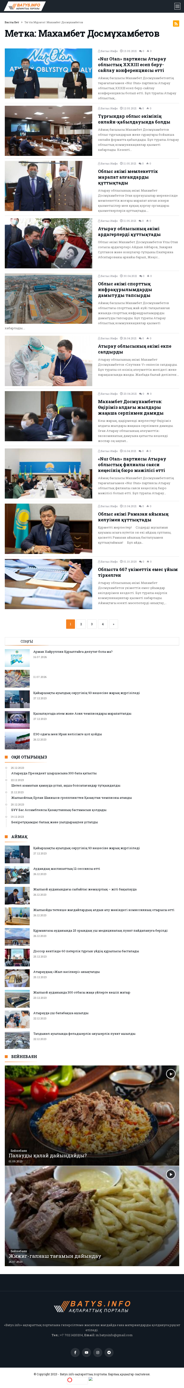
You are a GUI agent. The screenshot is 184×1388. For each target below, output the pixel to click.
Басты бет (12, 22)
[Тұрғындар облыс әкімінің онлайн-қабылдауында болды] (50, 131)
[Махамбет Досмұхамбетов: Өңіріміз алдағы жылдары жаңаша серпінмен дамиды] (50, 416)
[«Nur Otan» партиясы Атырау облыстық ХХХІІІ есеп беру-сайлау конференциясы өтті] (50, 73)
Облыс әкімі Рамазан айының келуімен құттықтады (133, 517)
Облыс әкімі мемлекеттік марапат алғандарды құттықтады (128, 177)
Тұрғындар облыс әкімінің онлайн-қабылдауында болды (134, 119)
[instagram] (97, 1352)
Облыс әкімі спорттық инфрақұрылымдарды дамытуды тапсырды (125, 289)
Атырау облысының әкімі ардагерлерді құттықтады (129, 231)
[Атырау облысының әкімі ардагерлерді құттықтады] (50, 243)
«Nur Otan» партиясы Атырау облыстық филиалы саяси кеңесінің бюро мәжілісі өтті (132, 464)
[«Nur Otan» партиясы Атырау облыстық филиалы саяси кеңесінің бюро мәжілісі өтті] (50, 473)
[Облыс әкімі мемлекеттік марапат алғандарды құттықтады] (50, 186)
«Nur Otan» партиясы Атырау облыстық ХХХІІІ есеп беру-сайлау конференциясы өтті (132, 64)
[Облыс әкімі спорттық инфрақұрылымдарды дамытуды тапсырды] (50, 298)
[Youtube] (86, 1352)
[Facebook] (75, 1352)
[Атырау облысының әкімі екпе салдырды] (50, 361)
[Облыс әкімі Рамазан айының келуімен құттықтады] (50, 529)
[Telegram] (109, 1352)
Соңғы (27, 641)
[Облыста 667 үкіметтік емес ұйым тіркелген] (50, 584)
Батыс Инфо (109, 51)
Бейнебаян (19, 1151)
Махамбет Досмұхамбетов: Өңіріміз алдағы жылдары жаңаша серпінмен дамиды (131, 407)
